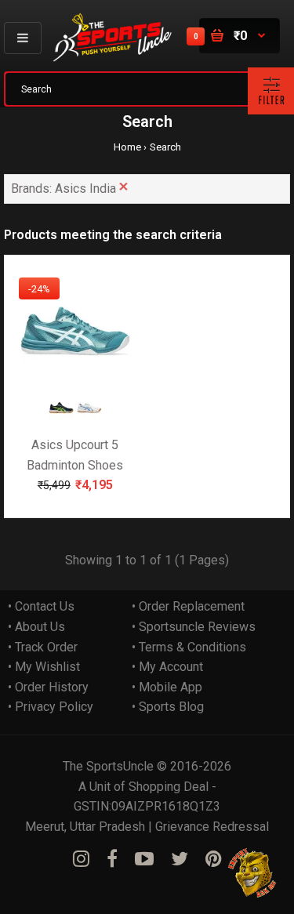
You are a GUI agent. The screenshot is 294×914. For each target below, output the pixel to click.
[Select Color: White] (89, 416)
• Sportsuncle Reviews (194, 626)
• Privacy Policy (50, 706)
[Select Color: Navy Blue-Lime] (61, 416)
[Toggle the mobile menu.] (23, 38)
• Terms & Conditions (189, 647)
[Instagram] (81, 859)
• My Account (167, 666)
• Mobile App (167, 687)
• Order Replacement (188, 606)
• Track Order (43, 647)
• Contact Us (41, 606)
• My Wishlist (44, 666)
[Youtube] (144, 859)
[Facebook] (112, 859)
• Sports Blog (168, 706)
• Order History (48, 687)
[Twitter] (179, 859)
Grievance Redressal (212, 826)
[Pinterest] (213, 859)
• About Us (36, 626)
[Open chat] (252, 872)
